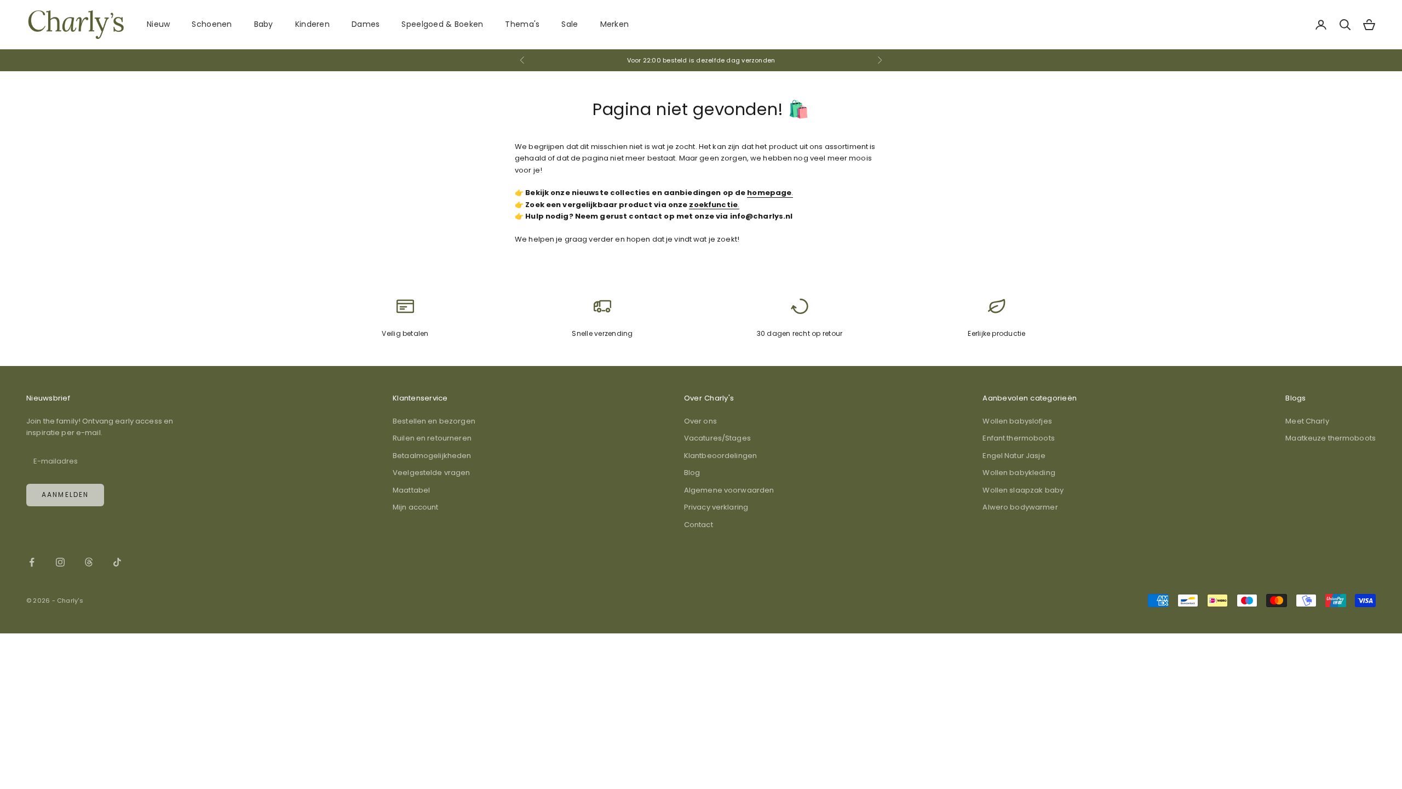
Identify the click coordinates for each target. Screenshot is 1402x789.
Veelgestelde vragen (431, 472)
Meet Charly (1307, 421)
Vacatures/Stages (717, 438)
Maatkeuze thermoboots (1330, 438)
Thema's (522, 24)
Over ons (700, 421)
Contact (698, 524)
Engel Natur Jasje (1013, 455)
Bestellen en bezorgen (434, 421)
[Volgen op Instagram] (60, 562)
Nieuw (158, 24)
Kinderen (312, 24)
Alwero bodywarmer (1020, 507)
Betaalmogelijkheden (432, 455)
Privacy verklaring (716, 507)
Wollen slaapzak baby (1023, 490)
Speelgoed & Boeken (442, 24)
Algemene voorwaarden (729, 490)
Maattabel (411, 490)
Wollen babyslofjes (1017, 421)
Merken (614, 24)
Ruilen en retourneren (432, 438)
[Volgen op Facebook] (31, 562)
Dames (366, 24)
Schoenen (212, 24)
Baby (263, 24)
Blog (692, 472)
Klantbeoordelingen (720, 455)
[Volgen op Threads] (88, 562)
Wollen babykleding (1018, 472)
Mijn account (416, 507)
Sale (569, 24)
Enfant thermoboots (1018, 438)
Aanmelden (65, 494)
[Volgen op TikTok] (117, 562)
